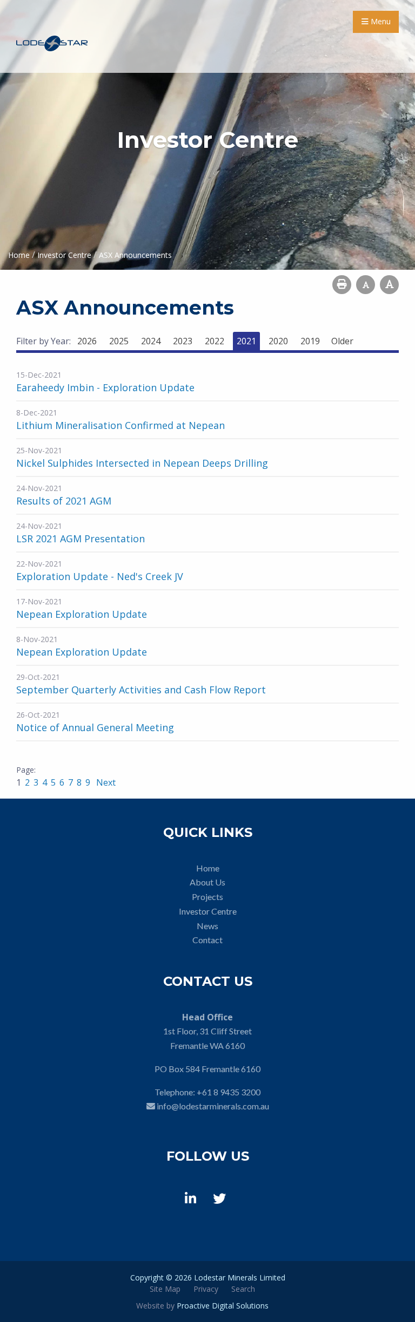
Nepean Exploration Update (81, 614)
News (207, 926)
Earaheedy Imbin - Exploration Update (105, 387)
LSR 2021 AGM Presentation (80, 538)
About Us (207, 882)
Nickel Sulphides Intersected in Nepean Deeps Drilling (142, 462)
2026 (87, 341)
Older (342, 341)
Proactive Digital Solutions (223, 1305)
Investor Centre (208, 911)
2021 (246, 341)
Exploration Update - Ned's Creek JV (99, 576)
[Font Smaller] (365, 284)
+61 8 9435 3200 (228, 1092)
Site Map (165, 1289)
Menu (380, 21)
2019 (310, 341)
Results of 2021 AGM (63, 500)
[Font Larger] (389, 284)
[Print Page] (341, 284)
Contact (207, 940)
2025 (119, 341)
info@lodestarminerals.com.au (213, 1106)
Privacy (205, 1289)
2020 (278, 341)
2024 (150, 341)
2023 (182, 341)
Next (105, 782)
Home (207, 868)
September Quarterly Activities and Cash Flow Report (141, 689)
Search (243, 1289)
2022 (214, 341)
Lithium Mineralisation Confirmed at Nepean (120, 425)
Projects (207, 896)
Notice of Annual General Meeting (95, 727)
